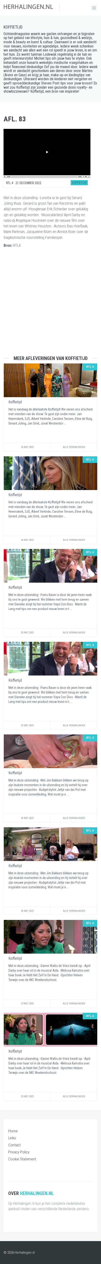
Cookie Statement (22, 1159)
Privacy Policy (18, 1152)
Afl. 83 (15, 119)
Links (12, 1138)
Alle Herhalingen (74, 447)
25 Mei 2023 (27, 632)
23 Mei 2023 (27, 1003)
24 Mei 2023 (27, 818)
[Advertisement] (50, 305)
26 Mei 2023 (27, 447)
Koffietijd (13, 27)
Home (13, 1131)
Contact (14, 1145)
